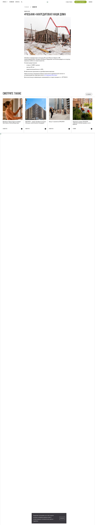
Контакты (17, 2)
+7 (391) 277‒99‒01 (69, 2)
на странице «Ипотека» (50, 75)
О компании (11, 2)
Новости (34, 7)
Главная (26, 7)
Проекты (4, 2)
